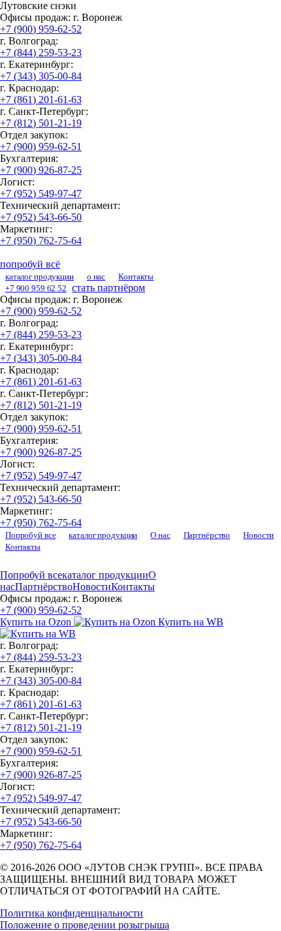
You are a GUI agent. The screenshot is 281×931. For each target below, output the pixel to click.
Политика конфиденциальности (71, 913)
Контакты (136, 276)
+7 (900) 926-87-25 (41, 170)
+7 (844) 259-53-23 (41, 52)
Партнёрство (207, 535)
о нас (96, 276)
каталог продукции (39, 276)
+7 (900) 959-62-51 (41, 146)
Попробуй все (30, 535)
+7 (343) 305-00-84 (41, 76)
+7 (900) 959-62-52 (41, 29)
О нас (160, 535)
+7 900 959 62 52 (36, 288)
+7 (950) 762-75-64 (41, 240)
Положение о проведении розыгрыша (84, 924)
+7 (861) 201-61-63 (41, 99)
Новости (258, 535)
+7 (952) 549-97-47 (41, 193)
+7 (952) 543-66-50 (41, 217)
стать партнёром (108, 287)
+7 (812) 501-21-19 (41, 123)
